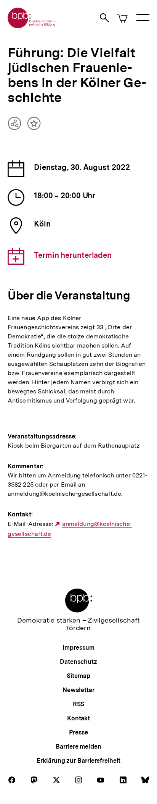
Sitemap (78, 675)
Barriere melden (78, 746)
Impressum (78, 647)
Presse (78, 732)
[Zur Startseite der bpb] (32, 26)
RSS (79, 704)
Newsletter (78, 690)
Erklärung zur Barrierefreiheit (78, 760)
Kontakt (78, 718)
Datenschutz (78, 661)
